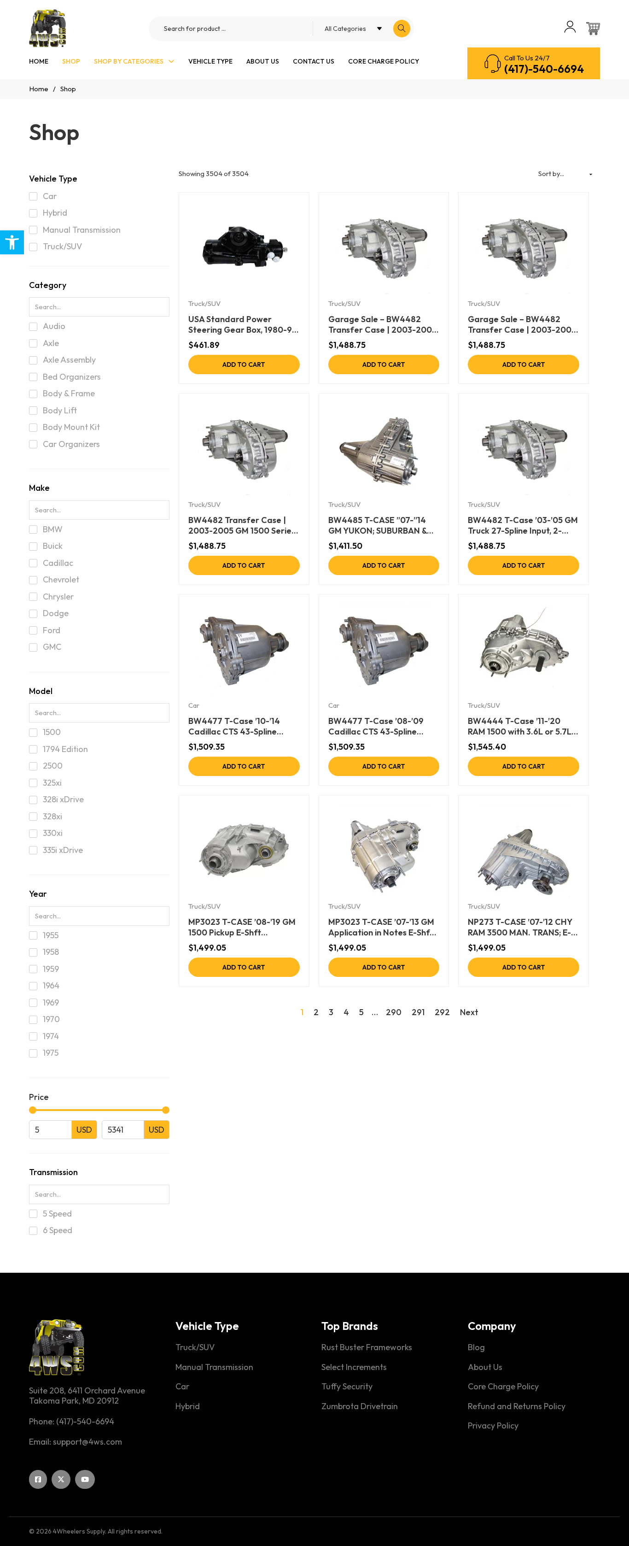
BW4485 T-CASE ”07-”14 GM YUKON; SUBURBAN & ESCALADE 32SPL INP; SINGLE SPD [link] (377, 525)
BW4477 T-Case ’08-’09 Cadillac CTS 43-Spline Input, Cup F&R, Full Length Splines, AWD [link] (379, 726)
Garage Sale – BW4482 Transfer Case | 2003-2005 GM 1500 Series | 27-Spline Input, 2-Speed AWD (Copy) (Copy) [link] (382, 324)
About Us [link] (262, 61)
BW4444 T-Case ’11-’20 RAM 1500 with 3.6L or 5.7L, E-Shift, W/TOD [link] (520, 726)
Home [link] (38, 61)
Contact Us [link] (313, 61)
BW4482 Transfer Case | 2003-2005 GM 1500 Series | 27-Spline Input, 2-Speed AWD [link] (241, 525)
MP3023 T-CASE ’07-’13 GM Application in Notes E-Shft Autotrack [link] (381, 927)
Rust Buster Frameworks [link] (366, 1347)
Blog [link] (476, 1347)
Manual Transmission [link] (214, 1367)
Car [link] (193, 705)
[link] (12, 242)
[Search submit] (401, 28)
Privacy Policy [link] (493, 1426)
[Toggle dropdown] (171, 61)
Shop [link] (71, 61)
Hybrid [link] (187, 1406)
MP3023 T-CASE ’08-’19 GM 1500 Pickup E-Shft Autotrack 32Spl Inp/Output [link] (242, 927)
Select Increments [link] (354, 1367)
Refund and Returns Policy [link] (516, 1406)
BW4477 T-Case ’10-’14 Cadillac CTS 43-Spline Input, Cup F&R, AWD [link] (234, 726)
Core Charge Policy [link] (383, 61)
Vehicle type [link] (210, 61)
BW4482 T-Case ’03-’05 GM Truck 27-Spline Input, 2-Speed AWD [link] (523, 525)
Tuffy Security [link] (347, 1386)
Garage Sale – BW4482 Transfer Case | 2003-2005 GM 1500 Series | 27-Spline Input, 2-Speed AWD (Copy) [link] (522, 324)
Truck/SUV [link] (204, 303)
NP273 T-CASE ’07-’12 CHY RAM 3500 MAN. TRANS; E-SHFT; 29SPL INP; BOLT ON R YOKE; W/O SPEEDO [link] (523, 927)
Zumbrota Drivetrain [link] (359, 1406)
